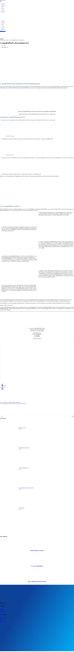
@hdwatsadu (3, 621)
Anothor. (16, 650)
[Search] (73, 416)
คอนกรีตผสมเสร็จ (3, 611)
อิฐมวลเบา (2, 608)
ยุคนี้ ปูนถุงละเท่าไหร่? (22, 427)
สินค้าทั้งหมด (2, 612)
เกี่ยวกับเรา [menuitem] (3, 5)
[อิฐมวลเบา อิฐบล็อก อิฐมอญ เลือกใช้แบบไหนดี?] (37, 574)
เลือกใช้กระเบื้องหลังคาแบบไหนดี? (24, 447)
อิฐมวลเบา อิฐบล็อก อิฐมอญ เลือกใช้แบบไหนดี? (37, 581)
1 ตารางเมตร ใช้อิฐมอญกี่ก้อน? (24, 467)
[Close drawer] (0, 1)
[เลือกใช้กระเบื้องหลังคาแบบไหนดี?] (37, 543)
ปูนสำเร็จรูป (2, 609)
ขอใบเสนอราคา (3, 31)
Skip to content (2, 0)
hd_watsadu (3, 622)
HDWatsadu (43, 328)
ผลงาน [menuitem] (3, 8)
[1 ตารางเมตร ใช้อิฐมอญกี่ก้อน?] (37, 559)
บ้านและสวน (10, 305)
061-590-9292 (3, 618)
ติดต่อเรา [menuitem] (3, 11)
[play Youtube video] (37, 361)
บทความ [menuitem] (3, 10)
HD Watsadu (3, 619)
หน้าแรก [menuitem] (3, 3)
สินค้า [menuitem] (3, 6)
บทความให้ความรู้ (5, 47)
